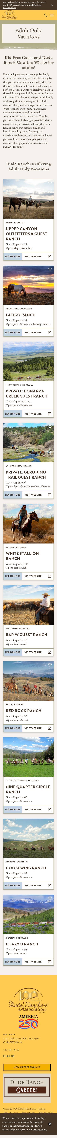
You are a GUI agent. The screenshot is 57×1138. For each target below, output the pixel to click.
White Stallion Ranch (22, 555)
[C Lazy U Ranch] (28, 914)
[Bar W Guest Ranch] (28, 605)
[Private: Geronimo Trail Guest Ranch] (28, 442)
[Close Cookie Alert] (49, 1124)
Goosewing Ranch (26, 868)
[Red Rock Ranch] (28, 681)
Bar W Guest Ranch (26, 634)
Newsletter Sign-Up (27, 1067)
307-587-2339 (11, 1050)
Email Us (8, 1056)
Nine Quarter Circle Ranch (28, 789)
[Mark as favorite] (50, 183)
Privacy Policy (40, 1130)
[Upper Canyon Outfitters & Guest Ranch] (28, 199)
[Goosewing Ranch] (28, 838)
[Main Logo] (9, 15)
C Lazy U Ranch (22, 944)
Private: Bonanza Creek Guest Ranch (26, 393)
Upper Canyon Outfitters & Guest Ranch (26, 234)
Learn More (12, 256)
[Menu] (52, 15)
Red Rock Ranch (23, 710)
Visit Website (33, 256)
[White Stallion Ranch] (28, 524)
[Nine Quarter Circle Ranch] (28, 757)
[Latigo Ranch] (28, 285)
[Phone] (46, 15)
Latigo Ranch (20, 315)
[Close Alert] (52, 5)
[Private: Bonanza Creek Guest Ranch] (28, 361)
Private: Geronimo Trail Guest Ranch (26, 474)
